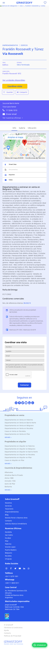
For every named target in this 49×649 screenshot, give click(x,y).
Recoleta (8, 556)
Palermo (8, 544)
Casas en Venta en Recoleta (15, 431)
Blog (6, 515)
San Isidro (9, 535)
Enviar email (11, 114)
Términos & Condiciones (13, 627)
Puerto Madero (10, 550)
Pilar (6, 541)
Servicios (8, 506)
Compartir (23, 92)
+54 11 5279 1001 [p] (11, 576)
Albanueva (9, 472)
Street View (12, 164)
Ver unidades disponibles (14, 80)
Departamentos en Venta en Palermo (19, 420)
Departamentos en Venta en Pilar (17, 434)
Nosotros (8, 503)
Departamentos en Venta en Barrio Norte (20, 423)
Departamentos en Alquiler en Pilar (18, 457)
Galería (22, 128)
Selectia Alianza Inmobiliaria (16, 524)
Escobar (8, 538)
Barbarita (8, 486)
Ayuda (6, 630)
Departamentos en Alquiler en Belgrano (20, 449)
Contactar (24, 385)
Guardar (9, 92)
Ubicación (32, 128)
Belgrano (8, 553)
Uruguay (8, 559)
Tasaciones (9, 509)
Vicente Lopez (10, 547)
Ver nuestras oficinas (12, 118)
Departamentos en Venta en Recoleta (19, 428)
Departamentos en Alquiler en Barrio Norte (21, 452)
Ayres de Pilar (10, 484)
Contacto (8, 521)
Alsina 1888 (9, 478)
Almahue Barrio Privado (14, 475)
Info (14, 128)
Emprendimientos (12, 512)
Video (11, 180)
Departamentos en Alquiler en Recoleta (20, 454)
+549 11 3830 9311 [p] (12, 583)
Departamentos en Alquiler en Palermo (20, 446)
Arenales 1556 (10, 481)
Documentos (13, 169)
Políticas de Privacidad (12, 636)
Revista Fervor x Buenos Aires (16, 518)
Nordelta (8, 532)
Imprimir (12, 175)
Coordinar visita (15, 86)
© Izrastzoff (8, 625)
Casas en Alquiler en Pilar (14, 460)
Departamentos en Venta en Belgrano (19, 425)
